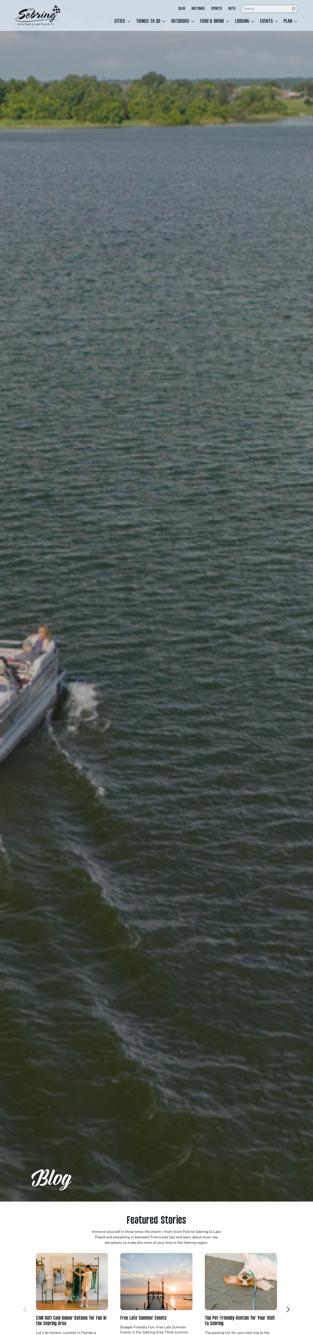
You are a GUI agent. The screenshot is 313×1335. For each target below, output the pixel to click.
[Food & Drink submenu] (227, 21)
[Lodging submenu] (252, 21)
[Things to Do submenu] (163, 21)
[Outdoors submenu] (192, 21)
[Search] (293, 8)
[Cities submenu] (128, 21)
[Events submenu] (276, 21)
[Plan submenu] (295, 21)
